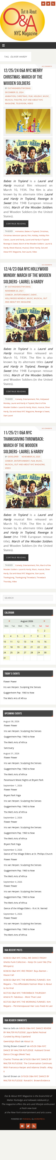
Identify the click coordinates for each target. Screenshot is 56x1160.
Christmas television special (15, 235)
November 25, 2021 (14, 291)
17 (6, 647)
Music (46, 96)
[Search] (49, 598)
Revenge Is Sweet (42, 411)
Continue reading (16, 224)
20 (27, 647)
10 (6, 642)
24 (6, 652)
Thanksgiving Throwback (25, 577)
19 (20, 647)
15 (40, 642)
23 (47, 647)
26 (20, 652)
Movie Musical (15, 248)
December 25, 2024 (14, 92)
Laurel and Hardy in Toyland (22, 403)
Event (34, 294)
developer (13, 456)
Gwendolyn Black (11, 1041)
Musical (38, 298)
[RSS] (53, 4)
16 (47, 642)
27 (27, 652)
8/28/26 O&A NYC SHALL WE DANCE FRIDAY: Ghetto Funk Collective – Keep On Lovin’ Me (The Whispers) (27, 961)
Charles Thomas (11, 1059)
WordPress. (39, 1119)
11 (13, 642)
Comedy (9, 294)
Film (29, 235)
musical (25, 248)
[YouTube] (43, 4)
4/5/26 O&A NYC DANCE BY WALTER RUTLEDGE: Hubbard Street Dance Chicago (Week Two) (26, 1050)
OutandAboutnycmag (19, 88)
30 (47, 652)
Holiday (38, 96)
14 (33, 642)
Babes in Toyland (32, 231)
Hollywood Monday (15, 298)
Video (30, 103)
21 (33, 647)
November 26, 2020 (31, 456)
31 (6, 658)
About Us (28, 1041)
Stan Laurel (26, 252)
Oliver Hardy (35, 248)
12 (20, 642)
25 (13, 652)
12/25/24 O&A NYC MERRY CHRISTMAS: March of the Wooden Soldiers (23, 77)
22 (40, 647)
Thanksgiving (8, 577)
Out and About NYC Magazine (21, 411)
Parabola (27, 1119)
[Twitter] (48, 4)
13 (27, 642)
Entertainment (22, 294)
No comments (47, 66)
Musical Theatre (13, 100)
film (31, 96)
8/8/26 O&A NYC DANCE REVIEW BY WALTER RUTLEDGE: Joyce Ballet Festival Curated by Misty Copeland (27, 1032)
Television (21, 103)
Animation (10, 96)
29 (40, 652)
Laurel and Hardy (17, 239)
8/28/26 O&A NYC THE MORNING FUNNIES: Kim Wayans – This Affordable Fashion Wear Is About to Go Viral (27, 983)
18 (13, 647)
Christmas (22, 96)
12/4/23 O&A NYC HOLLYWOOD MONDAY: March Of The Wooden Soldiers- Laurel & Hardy (27, 275)
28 (33, 652)
